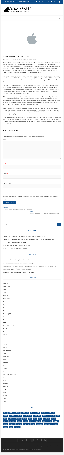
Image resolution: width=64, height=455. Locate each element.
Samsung (38, 421)
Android (17, 412)
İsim (4, 164)
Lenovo (24, 418)
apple (5, 59)
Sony (50, 421)
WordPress (24, 449)
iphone (10, 418)
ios (58, 415)
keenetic (18, 418)
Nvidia (19, 421)
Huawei (44, 415)
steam (5, 424)
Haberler (5, 335)
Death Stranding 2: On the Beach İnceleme (14, 242)
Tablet (4, 380)
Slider (4, 377)
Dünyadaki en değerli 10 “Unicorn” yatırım (14, 269)
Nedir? (4, 359)
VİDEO (5, 395)
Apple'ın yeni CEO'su (17, 59)
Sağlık (4, 371)
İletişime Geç (51, 446)
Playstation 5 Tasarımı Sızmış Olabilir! (13, 260)
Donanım (5, 308)
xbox (55, 424)
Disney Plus (51, 412)
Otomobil (5, 362)
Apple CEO (9, 59)
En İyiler (5, 317)
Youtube (17, 427)
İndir (4, 341)
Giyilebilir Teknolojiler (9, 326)
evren (5, 415)
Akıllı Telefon (6, 286)
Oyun (4, 365)
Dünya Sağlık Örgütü (8, 314)
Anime (4, 289)
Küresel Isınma (7, 350)
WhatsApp (39, 424)
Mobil (4, 353)
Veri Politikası (37, 446)
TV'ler (4, 389)
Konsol (5, 347)
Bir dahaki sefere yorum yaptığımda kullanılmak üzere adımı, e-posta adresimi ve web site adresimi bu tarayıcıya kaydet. (30, 198)
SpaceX (55, 421)
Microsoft (46, 418)
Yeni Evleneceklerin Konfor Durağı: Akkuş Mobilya (16, 245)
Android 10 (25, 412)
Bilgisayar (5, 295)
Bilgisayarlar (6, 298)
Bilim (4, 301)
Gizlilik (44, 446)
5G (5, 412)
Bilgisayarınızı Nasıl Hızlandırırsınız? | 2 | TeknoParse (41, 266)
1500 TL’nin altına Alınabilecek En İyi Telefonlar (16, 272)
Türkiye (19, 424)
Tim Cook (34, 59)
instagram (52, 415)
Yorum (4, 139)
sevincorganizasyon (28, 263)
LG (30, 418)
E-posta (5, 173)
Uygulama (26, 424)
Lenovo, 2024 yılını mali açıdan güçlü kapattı (15, 248)
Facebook (12, 415)
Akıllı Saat (5, 283)
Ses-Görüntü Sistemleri (9, 374)
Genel (4, 320)
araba (4, 292)
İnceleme (5, 338)
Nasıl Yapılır (6, 356)
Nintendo (12, 421)
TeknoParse (6, 449)
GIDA (4, 323)
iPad (5, 418)
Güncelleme (37, 415)
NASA (53, 418)
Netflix (5, 421)
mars (40, 418)
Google (19, 415)
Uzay (4, 392)
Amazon (10, 412)
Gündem (5, 332)
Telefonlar (5, 386)
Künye (58, 445)
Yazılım (5, 398)
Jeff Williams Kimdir (27, 59)
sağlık (44, 421)
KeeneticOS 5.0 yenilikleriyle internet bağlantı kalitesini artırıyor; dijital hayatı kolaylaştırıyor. (29, 239)
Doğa (4, 304)
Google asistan (27, 415)
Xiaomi (5, 427)
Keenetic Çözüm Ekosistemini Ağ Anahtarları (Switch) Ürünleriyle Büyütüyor (24, 236)
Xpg (11, 427)
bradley (28, 260)
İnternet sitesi (7, 183)
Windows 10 (48, 424)
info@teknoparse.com (24, 1)
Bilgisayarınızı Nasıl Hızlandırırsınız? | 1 (13, 266)
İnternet (5, 344)
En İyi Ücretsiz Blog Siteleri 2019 (12, 263)
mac (35, 418)
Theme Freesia (18, 449)
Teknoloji (5, 383)
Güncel (5, 329)
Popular (5, 368)
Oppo (25, 421)
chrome (43, 412)
